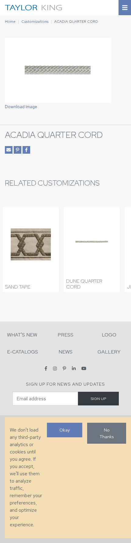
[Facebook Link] (26, 150)
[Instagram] (55, 368)
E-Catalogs (22, 352)
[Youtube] (83, 368)
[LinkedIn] (74, 368)
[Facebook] (45, 368)
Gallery (109, 352)
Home (10, 21)
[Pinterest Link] (17, 150)
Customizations (34, 21)
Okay (64, 430)
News (65, 352)
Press (65, 335)
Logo (109, 335)
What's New (22, 335)
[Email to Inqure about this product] (8, 150)
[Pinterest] (64, 368)
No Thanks (107, 433)
